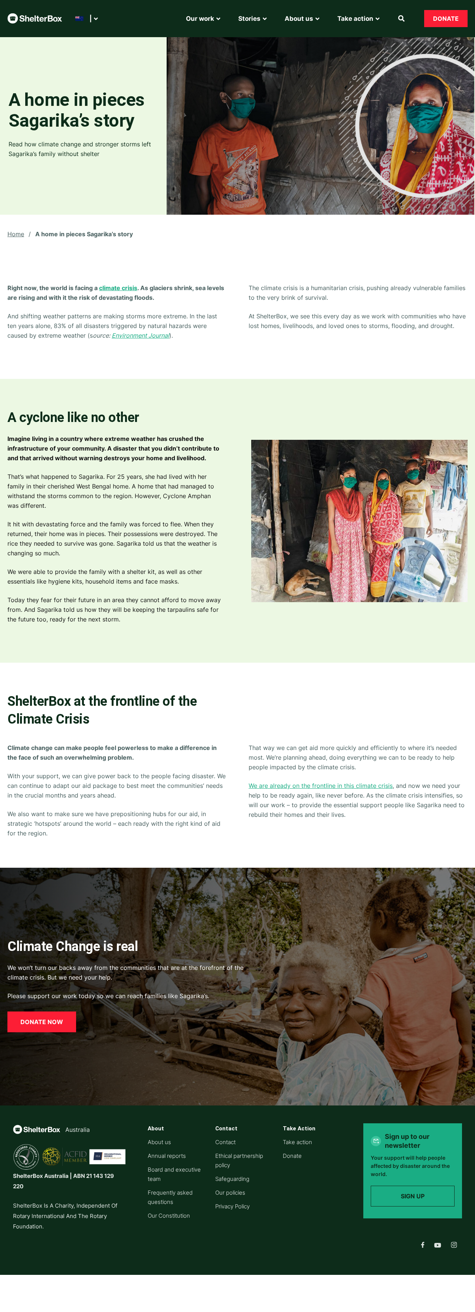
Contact (225, 1142)
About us (159, 1142)
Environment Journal (140, 335)
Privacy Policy (232, 1206)
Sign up (413, 1196)
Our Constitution (169, 1215)
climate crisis (118, 288)
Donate (446, 18)
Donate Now (41, 1022)
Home (15, 234)
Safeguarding (232, 1178)
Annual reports (167, 1155)
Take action (297, 1142)
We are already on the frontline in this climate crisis (321, 785)
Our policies (230, 1192)
